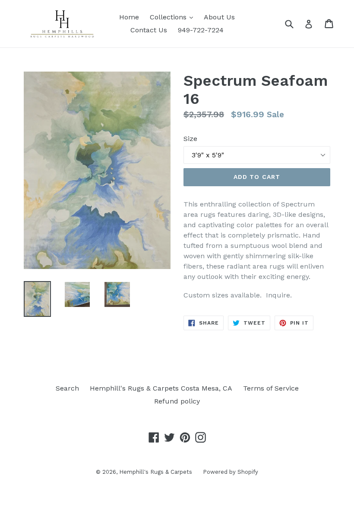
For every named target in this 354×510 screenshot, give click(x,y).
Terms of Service (271, 388)
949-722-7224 (201, 30)
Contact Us (148, 30)
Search (67, 388)
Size (190, 139)
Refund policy (177, 401)
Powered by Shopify (230, 472)
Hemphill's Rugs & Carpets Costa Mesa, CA (161, 388)
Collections (173, 17)
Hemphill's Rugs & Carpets (155, 472)
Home (129, 17)
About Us (219, 17)
